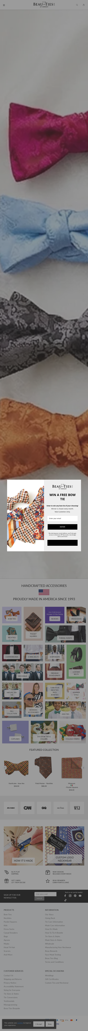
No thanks (62, 543)
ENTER (62, 527)
